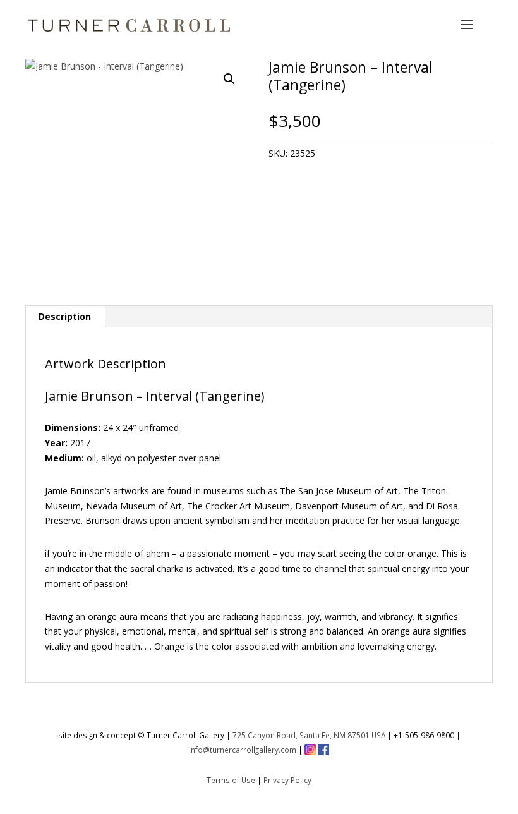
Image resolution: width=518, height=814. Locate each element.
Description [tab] (65, 316)
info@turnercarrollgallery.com (242, 749)
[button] (229, 79)
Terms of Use (231, 780)
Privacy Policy (287, 780)
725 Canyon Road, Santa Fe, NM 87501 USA (308, 735)
